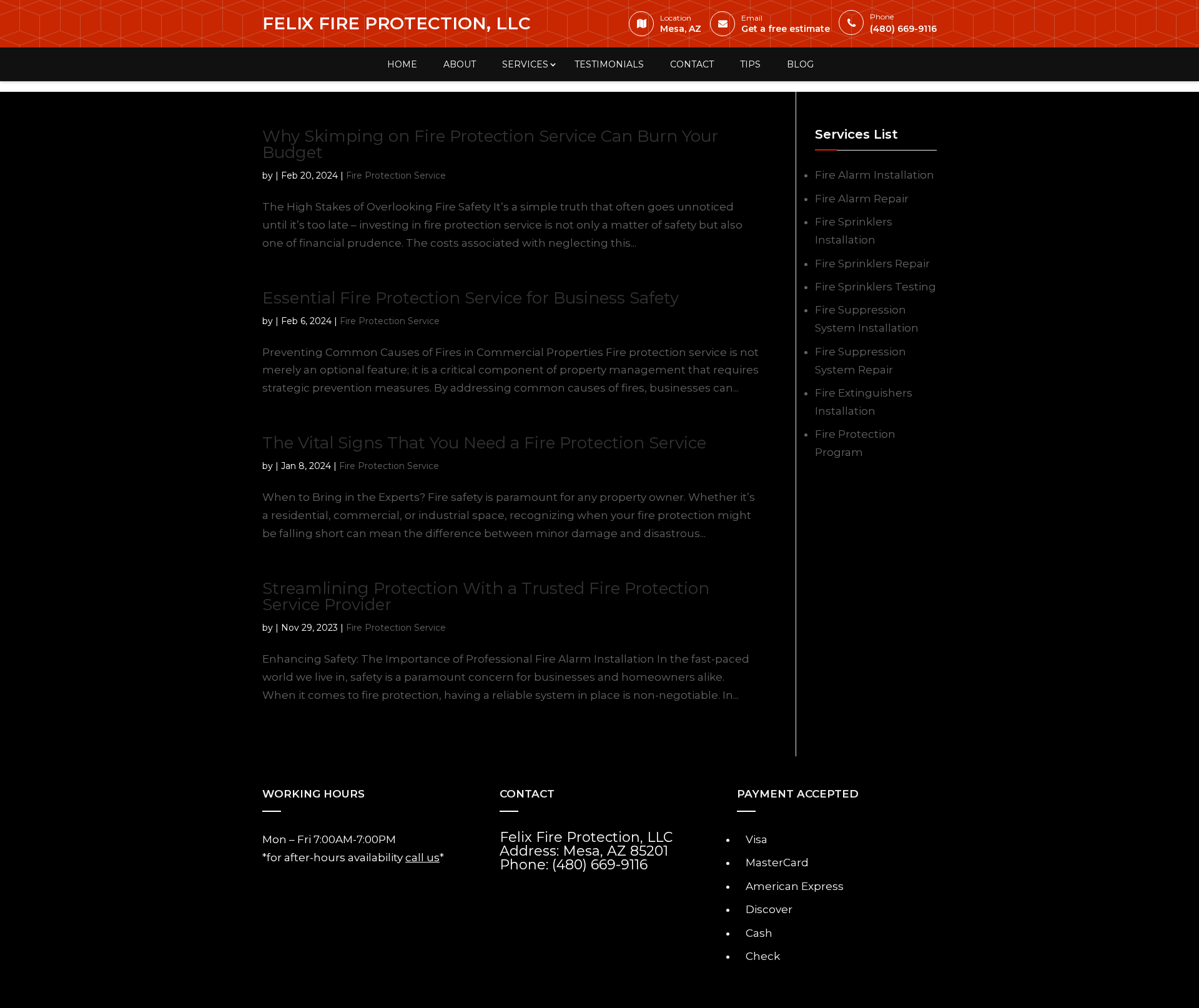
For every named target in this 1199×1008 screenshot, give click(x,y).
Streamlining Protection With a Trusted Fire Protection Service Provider (485, 596)
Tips (750, 64)
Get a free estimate (785, 25)
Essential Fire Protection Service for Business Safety (470, 298)
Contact (692, 64)
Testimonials (609, 64)
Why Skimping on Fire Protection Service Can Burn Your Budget (490, 144)
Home (402, 64)
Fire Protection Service (396, 175)
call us (422, 857)
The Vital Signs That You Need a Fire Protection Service (484, 443)
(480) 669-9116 (903, 24)
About (459, 64)
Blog (800, 64)
